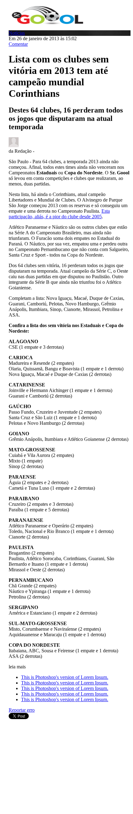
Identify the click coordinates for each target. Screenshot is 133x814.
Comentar (18, 44)
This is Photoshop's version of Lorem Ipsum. (64, 677)
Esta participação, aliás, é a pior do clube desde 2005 (59, 213)
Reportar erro (22, 710)
